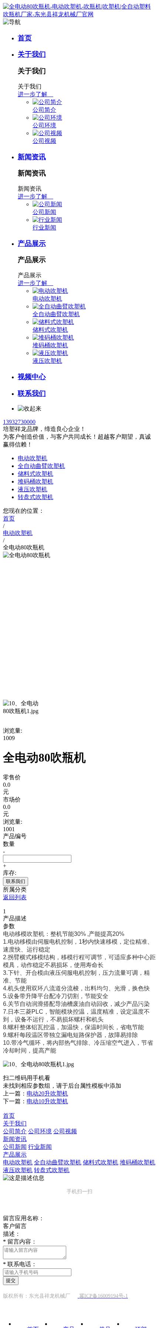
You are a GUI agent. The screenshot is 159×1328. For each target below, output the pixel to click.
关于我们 (32, 54)
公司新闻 (44, 212)
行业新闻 (44, 227)
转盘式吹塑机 (35, 497)
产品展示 (32, 243)
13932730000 (19, 422)
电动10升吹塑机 (47, 1101)
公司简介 (44, 110)
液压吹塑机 (47, 361)
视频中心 (32, 377)
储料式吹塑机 (50, 330)
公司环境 (44, 125)
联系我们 (32, 393)
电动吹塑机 (47, 298)
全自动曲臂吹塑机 (56, 314)
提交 (11, 1280)
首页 (25, 38)
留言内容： (20, 1241)
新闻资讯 (32, 157)
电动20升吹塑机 (47, 1093)
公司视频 (44, 141)
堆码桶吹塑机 (50, 345)
